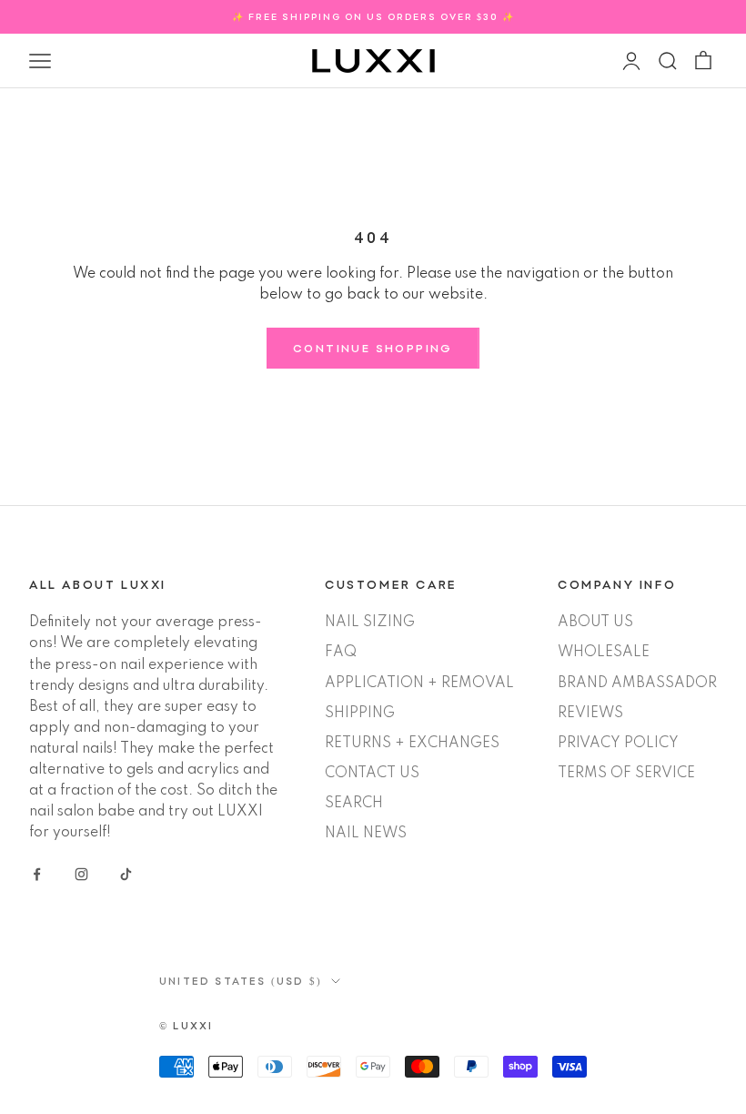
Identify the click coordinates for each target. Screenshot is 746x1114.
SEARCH (354, 803)
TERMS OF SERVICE (626, 773)
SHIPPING (360, 713)
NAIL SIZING (370, 622)
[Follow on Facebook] (37, 874)
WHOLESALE (604, 652)
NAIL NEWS (366, 833)
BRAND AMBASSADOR (637, 683)
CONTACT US (372, 773)
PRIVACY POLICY (618, 743)
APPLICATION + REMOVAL (419, 683)
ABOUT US (595, 622)
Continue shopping (373, 348)
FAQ (341, 652)
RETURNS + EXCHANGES (412, 743)
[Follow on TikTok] (126, 874)
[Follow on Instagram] (81, 874)
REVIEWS (590, 713)
